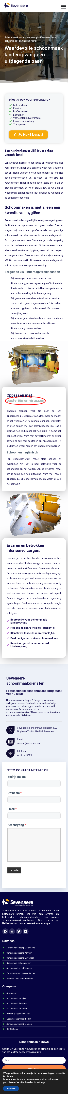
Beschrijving (16, 825)
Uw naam (14, 793)
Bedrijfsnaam (16, 776)
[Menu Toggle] (63, 6)
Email (12, 809)
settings (41, 1082)
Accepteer (11, 1088)
